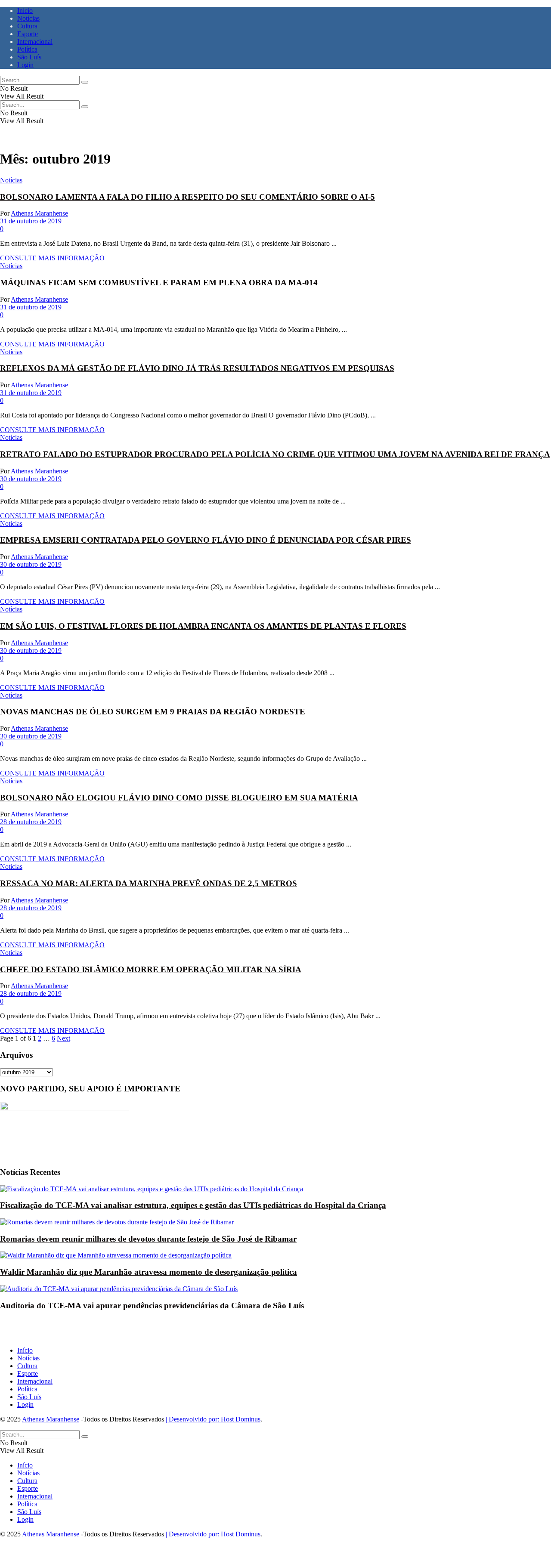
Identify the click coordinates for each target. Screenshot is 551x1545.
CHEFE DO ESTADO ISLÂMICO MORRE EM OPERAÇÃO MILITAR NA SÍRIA (150, 969)
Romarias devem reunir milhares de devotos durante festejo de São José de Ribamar (148, 1238)
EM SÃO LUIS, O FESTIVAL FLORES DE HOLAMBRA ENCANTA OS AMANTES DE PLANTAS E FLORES (203, 625)
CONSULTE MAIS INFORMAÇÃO (52, 258)
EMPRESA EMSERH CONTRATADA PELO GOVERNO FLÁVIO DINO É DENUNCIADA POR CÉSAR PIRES (205, 539)
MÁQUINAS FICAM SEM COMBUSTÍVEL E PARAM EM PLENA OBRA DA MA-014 (159, 282)
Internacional (35, 41)
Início (25, 10)
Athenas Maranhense (39, 213)
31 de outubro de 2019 (31, 221)
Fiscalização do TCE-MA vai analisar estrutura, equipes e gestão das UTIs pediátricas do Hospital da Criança (193, 1205)
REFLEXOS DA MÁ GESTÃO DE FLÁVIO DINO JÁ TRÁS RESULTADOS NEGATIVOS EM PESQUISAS (197, 368)
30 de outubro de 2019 (31, 478)
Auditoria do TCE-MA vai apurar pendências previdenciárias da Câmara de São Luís (152, 1305)
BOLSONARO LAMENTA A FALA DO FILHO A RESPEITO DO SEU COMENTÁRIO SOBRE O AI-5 (187, 196)
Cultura (27, 26)
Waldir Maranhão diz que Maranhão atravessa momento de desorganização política (148, 1271)
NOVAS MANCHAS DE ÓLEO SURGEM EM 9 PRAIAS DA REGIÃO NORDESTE (152, 711)
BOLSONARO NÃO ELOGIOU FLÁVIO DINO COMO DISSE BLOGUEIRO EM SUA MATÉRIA (179, 797)
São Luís (29, 57)
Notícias (28, 18)
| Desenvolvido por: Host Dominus (213, 1419)
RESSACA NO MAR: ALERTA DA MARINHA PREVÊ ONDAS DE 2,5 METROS (148, 883)
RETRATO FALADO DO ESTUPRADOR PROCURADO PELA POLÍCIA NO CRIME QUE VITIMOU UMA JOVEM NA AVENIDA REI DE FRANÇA (275, 454)
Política (27, 49)
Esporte (27, 33)
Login (25, 64)
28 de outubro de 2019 (31, 821)
